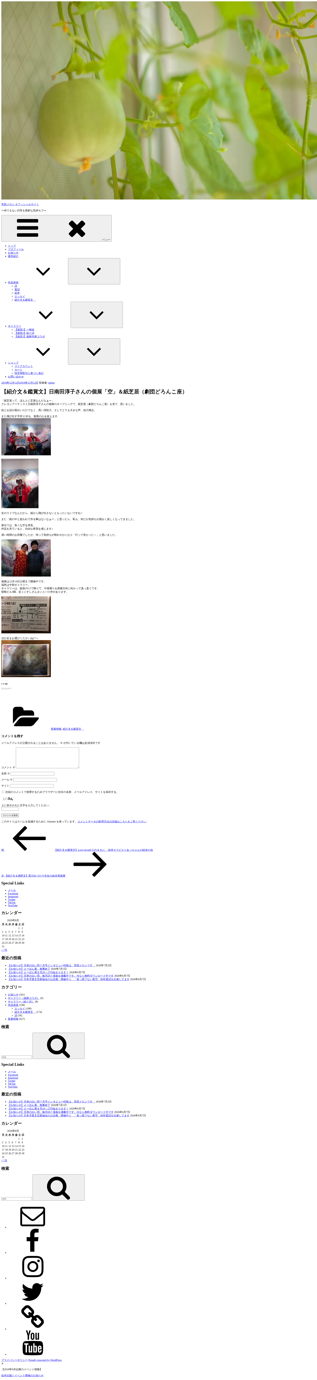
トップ (12, 245)
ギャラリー (14, 326)
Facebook (13, 893)
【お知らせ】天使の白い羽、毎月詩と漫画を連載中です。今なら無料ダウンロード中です (61, 975)
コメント (8, 767)
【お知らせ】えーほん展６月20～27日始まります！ (38, 972)
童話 (17, 289)
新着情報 (56, 728)
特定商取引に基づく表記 (29, 373)
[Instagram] (32, 1278)
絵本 (17, 292)
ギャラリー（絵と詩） (21, 1001)
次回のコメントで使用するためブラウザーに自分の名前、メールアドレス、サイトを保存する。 (62, 792)
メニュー (106, 239)
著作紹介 (13, 256)
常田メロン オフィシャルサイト (20, 204)
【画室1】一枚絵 (24, 329)
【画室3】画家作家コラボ (30, 336)
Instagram (13, 896)
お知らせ (13, 252)
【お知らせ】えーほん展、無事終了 (29, 968)
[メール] (32, 1227)
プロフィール (16, 249)
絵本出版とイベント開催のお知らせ (22, 1375)
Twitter (11, 899)
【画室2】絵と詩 (24, 333)
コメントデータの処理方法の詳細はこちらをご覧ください (111, 821)
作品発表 (13, 282)
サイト (5, 785)
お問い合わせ (16, 376)
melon (51, 382)
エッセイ (20, 296)
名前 (5, 773)
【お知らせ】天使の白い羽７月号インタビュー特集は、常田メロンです (51, 965)
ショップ (13, 362)
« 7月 (4, 950)
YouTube (13, 905)
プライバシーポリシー (14, 1360)
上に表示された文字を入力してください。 (26, 805)
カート (18, 369)
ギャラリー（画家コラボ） (24, 998)
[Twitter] (32, 1303)
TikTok (12, 902)
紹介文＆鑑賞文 (25, 299)
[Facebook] (32, 1252)
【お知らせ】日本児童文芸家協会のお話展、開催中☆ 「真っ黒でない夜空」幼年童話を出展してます (68, 979)
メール (7, 779)
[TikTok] (32, 1328)
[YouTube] (32, 1354)
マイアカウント (24, 366)
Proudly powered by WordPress (45, 1360)
